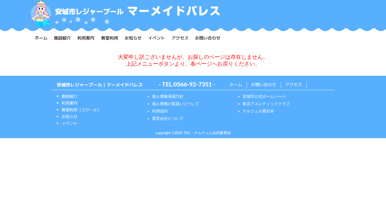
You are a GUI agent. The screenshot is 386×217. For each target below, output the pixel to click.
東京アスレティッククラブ (266, 103)
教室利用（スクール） (81, 109)
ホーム (41, 38)
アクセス (180, 38)
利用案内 (85, 38)
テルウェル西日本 (258, 111)
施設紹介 (62, 38)
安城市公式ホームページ (264, 96)
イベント (156, 38)
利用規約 (160, 111)
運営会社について (168, 118)
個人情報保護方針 (168, 96)
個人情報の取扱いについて (175, 103)
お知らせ (133, 38)
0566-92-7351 (193, 85)
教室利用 (109, 38)
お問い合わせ (207, 38)
